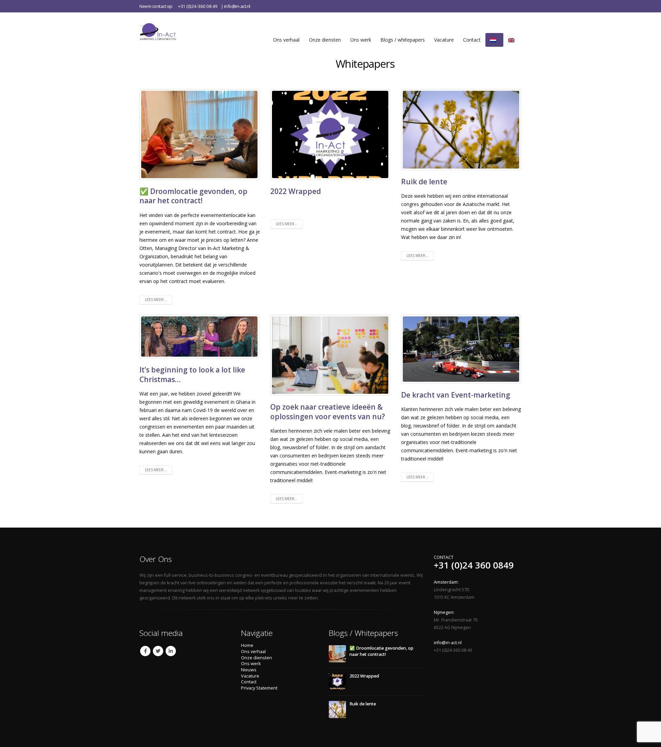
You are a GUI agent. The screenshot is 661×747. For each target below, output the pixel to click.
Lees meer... (156, 299)
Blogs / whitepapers (402, 39)
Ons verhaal (286, 39)
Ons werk (360, 39)
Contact (472, 39)
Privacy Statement (259, 688)
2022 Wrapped (295, 191)
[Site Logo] (165, 31)
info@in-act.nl (237, 6)
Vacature (444, 39)
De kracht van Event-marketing (455, 395)
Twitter (158, 651)
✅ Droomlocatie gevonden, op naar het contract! (193, 195)
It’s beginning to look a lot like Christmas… (192, 374)
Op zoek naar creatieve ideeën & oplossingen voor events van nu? (327, 411)
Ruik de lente (424, 181)
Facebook (145, 651)
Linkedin (171, 651)
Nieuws (248, 670)
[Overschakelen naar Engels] (513, 40)
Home (247, 645)
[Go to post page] (337, 654)
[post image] (199, 134)
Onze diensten (325, 39)
